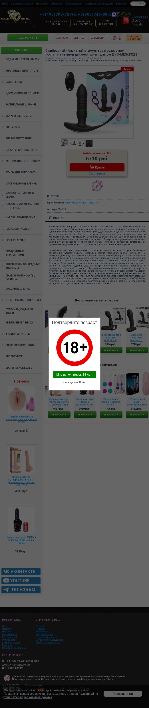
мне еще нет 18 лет (74, 382)
